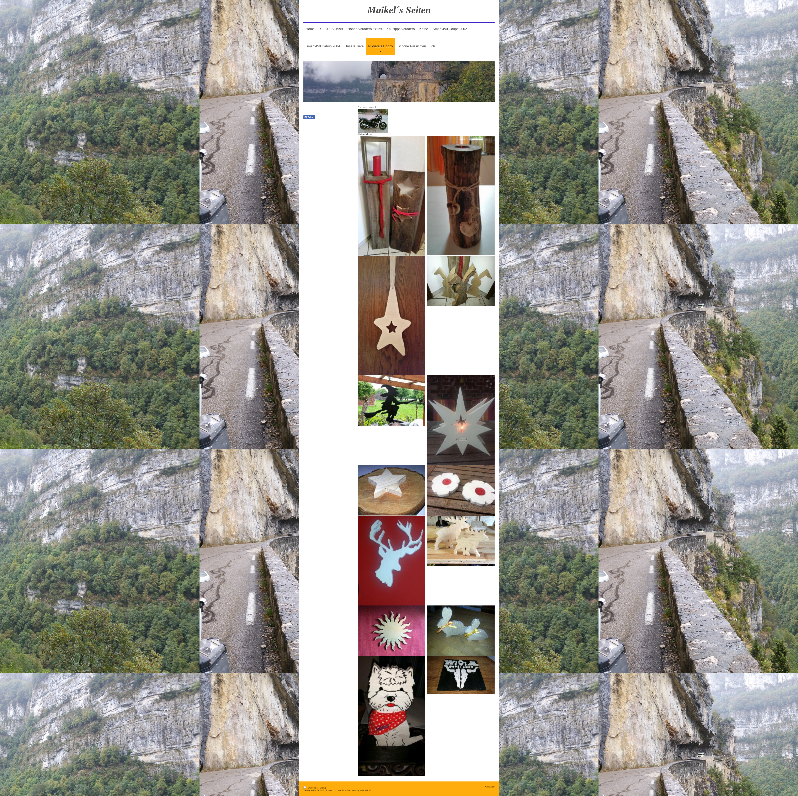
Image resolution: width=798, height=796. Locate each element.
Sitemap (323, 788)
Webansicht (490, 787)
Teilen (310, 117)
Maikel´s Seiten (399, 9)
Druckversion (313, 788)
